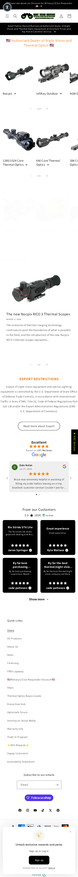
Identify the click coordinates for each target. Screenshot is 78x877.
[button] (7, 16)
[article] (20, 537)
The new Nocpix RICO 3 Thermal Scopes (38, 314)
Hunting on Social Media (21, 720)
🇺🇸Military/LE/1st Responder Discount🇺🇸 (31, 679)
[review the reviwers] (64, 467)
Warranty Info (15, 728)
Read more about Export (39, 426)
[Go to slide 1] (36, 494)
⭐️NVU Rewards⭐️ (18, 745)
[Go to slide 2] (39, 494)
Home (10, 630)
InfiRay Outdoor (47, 94)
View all (70, 260)
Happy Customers (17, 753)
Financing (13, 663)
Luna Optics (11, 231)
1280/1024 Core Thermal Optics (13, 163)
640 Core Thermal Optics (48, 163)
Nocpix (7, 94)
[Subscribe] (57, 785)
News (10, 654)
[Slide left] (31, 109)
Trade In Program (17, 737)
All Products (14, 638)
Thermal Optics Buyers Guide (24, 696)
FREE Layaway (15, 671)
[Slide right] (47, 109)
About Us (12, 646)
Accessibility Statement (21, 761)
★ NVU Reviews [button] (74, 441)
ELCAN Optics (45, 231)
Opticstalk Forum (17, 712)
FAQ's (10, 687)
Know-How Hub (16, 704)
